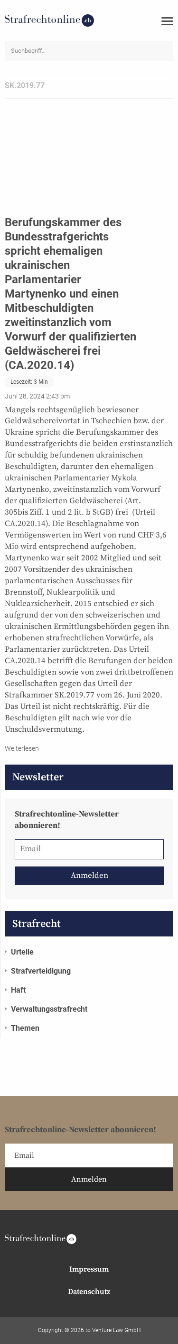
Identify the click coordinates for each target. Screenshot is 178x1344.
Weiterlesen (22, 748)
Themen (25, 1028)
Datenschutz (89, 1291)
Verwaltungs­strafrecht (49, 1009)
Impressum (89, 1269)
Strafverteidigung (41, 971)
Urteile (22, 951)
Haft (18, 990)
